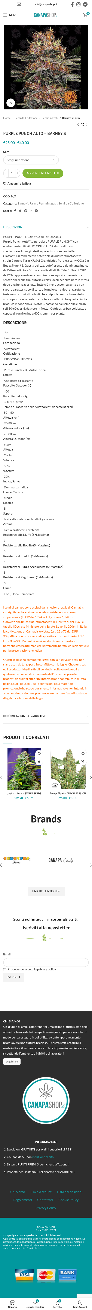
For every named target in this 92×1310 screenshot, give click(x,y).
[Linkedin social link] (31, 210)
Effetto (7, 374)
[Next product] (87, 124)
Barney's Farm (71, 118)
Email (7, 954)
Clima (7, 588)
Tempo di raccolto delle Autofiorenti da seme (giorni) (38, 407)
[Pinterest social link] (25, 210)
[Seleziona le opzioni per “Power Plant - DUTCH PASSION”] (83, 761)
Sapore (7, 513)
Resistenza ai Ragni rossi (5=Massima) (28, 577)
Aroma (7, 524)
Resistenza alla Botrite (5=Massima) (26, 545)
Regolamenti (22, 1200)
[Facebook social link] (72, 4)
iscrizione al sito (43, 1157)
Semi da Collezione (26, 118)
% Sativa (8, 471)
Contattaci (45, 1200)
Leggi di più (12, 1061)
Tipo (6, 332)
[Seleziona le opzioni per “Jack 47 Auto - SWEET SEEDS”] (39, 761)
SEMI (6, 152)
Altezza (8, 449)
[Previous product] (78, 124)
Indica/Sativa (11, 481)
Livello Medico (13, 492)
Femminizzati (50, 118)
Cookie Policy (68, 1200)
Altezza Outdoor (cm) (17, 438)
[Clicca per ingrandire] (10, 102)
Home (7, 118)
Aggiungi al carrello (43, 173)
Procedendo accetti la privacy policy (31, 969)
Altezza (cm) (11, 417)
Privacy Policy (46, 1208)
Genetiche (10, 364)
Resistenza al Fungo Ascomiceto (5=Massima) (33, 566)
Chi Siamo (17, 1192)
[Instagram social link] (78, 4)
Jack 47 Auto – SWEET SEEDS (24, 793)
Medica (8, 502)
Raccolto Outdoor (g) (17, 385)
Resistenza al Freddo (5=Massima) (25, 556)
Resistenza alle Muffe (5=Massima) (26, 534)
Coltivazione (11, 353)
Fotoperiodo (11, 343)
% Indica (8, 460)
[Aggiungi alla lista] (39, 754)
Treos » (42, 1248)
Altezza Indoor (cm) (16, 428)
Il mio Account (41, 1192)
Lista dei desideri (69, 1192)
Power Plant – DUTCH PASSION (68, 793)
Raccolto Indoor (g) (15, 396)
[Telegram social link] (85, 4)
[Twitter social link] (20, 210)
